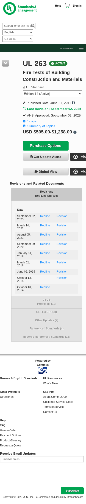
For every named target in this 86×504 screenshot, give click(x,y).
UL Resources (52, 378)
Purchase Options (45, 146)
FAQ (2, 425)
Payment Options (10, 435)
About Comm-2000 (55, 396)
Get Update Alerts (47, 157)
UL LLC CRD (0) (46, 312)
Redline (45, 216)
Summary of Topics (41, 126)
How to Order (8, 430)
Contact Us (50, 412)
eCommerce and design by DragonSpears (59, 497)
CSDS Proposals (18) (46, 301)
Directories (7, 396)
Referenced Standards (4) (47, 328)
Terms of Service (53, 407)
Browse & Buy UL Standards (18, 378)
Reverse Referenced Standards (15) (46, 336)
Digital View (48, 171)
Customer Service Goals (58, 401)
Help (58, 5)
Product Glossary (10, 440)
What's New (50, 383)
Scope (31, 121)
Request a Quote (10, 445)
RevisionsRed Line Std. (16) (46, 193)
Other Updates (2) (46, 320)
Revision (61, 216)
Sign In (77, 5)
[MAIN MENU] (79, 49)
